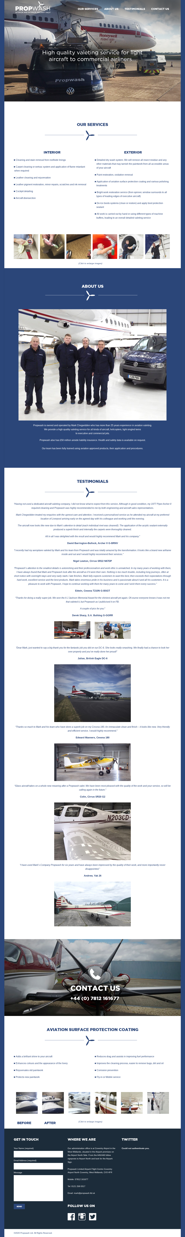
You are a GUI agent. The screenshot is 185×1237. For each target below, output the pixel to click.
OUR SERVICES (88, 8)
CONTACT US (160, 8)
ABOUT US (111, 8)
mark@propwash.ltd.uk (84, 1193)
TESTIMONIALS (135, 8)
